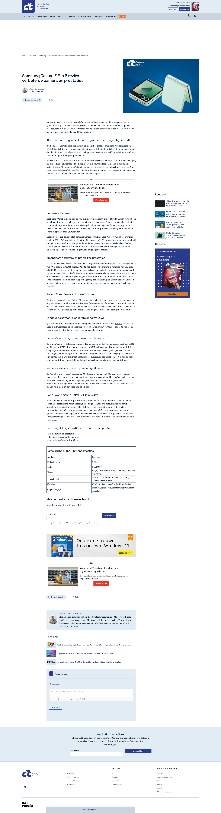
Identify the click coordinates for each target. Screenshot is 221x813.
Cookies (160, 788)
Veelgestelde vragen (164, 777)
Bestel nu (172, 294)
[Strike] (61, 699)
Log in (22, 95)
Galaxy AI (76, 300)
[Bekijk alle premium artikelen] (122, 16)
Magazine (70, 773)
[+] (83, 699)
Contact (160, 773)
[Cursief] (55, 699)
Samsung (96, 457)
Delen (53, 100)
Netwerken (116, 781)
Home (24, 56)
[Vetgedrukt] (51, 699)
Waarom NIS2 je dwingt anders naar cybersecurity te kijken (99, 186)
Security (115, 777)
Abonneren (184, 9)
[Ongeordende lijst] (67, 699)
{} (80, 699)
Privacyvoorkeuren (164, 792)
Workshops (111, 16)
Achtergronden (85, 16)
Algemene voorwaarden (166, 781)
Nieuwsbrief (71, 784)
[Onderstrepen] (58, 699)
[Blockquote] (71, 699)
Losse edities (72, 781)
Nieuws (71, 16)
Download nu (101, 200)
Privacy (159, 784)
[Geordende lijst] (64, 699)
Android (118, 323)
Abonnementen (73, 777)
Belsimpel (96, 488)
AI (109, 129)
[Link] (77, 699)
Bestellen (172, 9)
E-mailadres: (51, 514)
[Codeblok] (74, 699)
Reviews (98, 16)
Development (117, 784)
